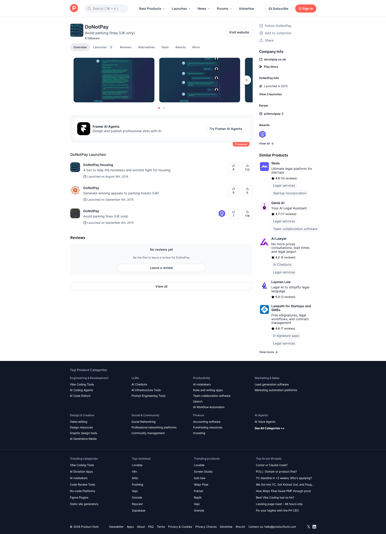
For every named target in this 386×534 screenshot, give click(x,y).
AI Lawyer (279, 239)
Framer (198, 491)
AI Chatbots (282, 264)
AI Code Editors (80, 395)
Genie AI (277, 203)
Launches (179, 8)
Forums (222, 8)
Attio (135, 478)
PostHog (137, 484)
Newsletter (116, 526)
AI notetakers (202, 384)
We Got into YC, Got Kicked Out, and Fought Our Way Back (285, 485)
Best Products (150, 8)
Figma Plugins (79, 497)
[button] (196, 47)
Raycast (137, 504)
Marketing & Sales (267, 378)
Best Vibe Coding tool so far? (275, 497)
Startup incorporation (289, 193)
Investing (199, 433)
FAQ (151, 526)
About (141, 526)
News (202, 8)
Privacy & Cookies (180, 526)
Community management (148, 433)
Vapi (135, 491)
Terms (161, 526)
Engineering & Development (89, 378)
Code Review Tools (82, 484)
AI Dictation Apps (81, 471)
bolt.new (199, 478)
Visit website (239, 32)
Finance (198, 415)
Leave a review (161, 268)
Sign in (308, 8)
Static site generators (84, 504)
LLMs (135, 378)
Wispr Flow (201, 484)
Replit (197, 497)
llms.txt (240, 526)
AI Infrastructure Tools (146, 390)
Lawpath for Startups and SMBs (291, 308)
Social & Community (145, 415)
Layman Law (281, 282)
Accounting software (206, 421)
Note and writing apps (208, 390)
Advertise (246, 8)
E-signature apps (286, 336)
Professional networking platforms (154, 427)
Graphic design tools (83, 433)
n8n (134, 471)
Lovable (137, 465)
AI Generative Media (83, 438)
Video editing (78, 421)
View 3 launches (270, 94)
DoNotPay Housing (98, 165)
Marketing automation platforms (276, 390)
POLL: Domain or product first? (276, 471)
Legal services (284, 185)
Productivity (201, 378)
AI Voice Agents (265, 421)
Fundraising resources (207, 427)
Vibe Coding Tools (82, 384)
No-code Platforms (82, 491)
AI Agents (261, 415)
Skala (275, 163)
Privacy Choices (206, 526)
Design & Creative (82, 415)
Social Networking (144, 421)
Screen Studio (203, 471)
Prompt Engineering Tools (148, 395)
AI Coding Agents (81, 390)
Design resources (81, 427)
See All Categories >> (270, 428)
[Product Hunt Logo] (74, 8)
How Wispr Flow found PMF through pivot (283, 491)
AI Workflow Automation (209, 407)
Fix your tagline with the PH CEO (277, 510)
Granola (137, 497)
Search (197, 401)
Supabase (138, 510)
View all (161, 286)
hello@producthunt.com (280, 526)
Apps (130, 526)
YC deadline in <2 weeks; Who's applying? (284, 478)
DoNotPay (91, 188)
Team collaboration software (295, 229)
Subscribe (280, 8)
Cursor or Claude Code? (272, 465)
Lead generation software (272, 384)
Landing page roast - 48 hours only (279, 504)
